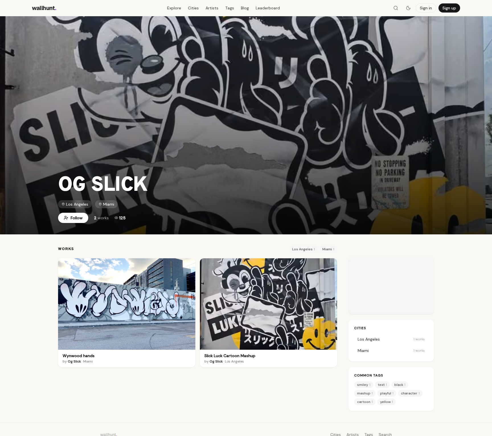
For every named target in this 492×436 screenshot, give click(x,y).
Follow (77, 217)
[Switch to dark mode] (408, 8)
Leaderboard (268, 8)
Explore (174, 8)
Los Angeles (77, 204)
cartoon (365, 402)
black (399, 384)
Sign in (426, 8)
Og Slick (74, 361)
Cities (193, 8)
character (410, 393)
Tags (229, 8)
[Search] (396, 8)
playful (386, 393)
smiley (363, 384)
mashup (365, 393)
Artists (212, 8)
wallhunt (44, 8)
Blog (245, 8)
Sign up (449, 8)
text (382, 384)
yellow (386, 402)
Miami (108, 204)
